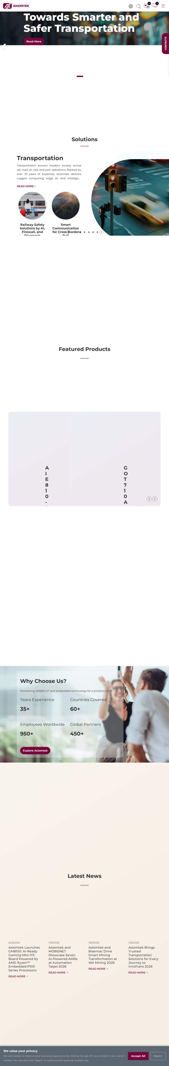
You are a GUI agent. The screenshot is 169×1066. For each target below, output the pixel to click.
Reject (158, 1056)
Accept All (138, 1056)
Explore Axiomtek (35, 750)
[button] (4, 46)
